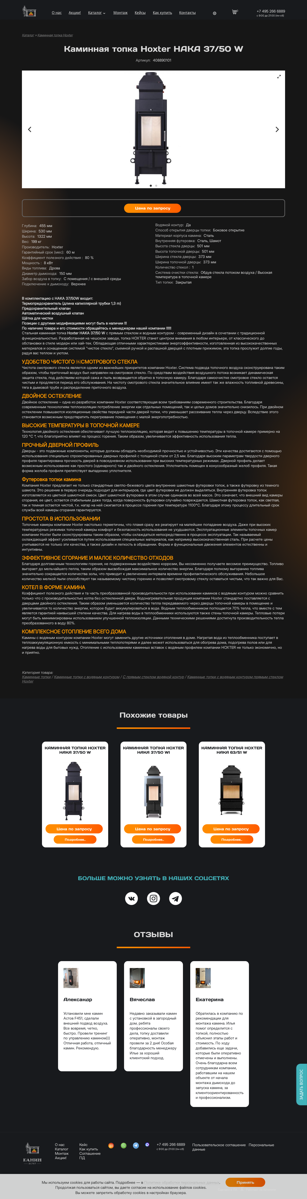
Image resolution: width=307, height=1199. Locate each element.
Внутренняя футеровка (175, 241)
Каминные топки (36, 677)
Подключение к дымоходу (45, 284)
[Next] (277, 129)
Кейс (83, 1144)
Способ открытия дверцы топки (183, 230)
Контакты (187, 13)
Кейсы (140, 13)
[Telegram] (136, 1146)
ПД (82, 1158)
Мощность (32, 263)
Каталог (95, 13)
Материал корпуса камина (178, 235)
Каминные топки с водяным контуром (86, 677)
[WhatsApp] (124, 1146)
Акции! (75, 13)
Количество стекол (172, 267)
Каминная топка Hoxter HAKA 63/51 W (231, 750)
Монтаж (120, 13)
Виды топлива (34, 268)
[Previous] (30, 129)
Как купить (162, 13)
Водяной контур (169, 225)
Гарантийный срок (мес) (43, 252)
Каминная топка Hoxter (55, 35)
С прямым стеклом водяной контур (153, 677)
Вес (25, 241)
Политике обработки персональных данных (181, 1182)
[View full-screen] (279, 76)
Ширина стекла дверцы (175, 256)
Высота (28, 236)
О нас (57, 13)
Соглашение (90, 1153)
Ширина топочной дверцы (178, 262)
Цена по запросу (152, 208)
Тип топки (164, 282)
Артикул (143, 60)
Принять (245, 1182)
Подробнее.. (75, 840)
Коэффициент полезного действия (52, 257)
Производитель (35, 247)
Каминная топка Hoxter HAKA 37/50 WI (153, 750)
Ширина (29, 231)
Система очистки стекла (177, 272)
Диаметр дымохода (39, 273)
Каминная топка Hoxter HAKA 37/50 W (75, 750)
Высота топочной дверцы (177, 251)
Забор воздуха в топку (41, 278)
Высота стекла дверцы (175, 246)
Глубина (29, 225)
